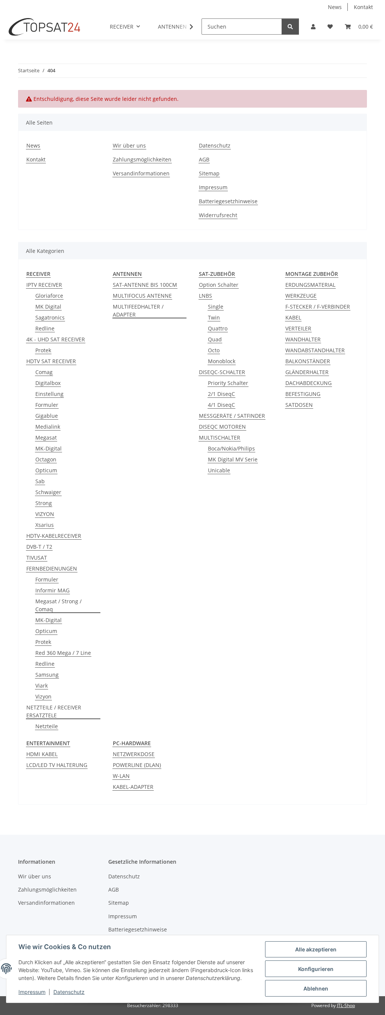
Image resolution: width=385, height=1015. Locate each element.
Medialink (47, 426)
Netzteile (46, 726)
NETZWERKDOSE (134, 754)
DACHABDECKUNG (308, 383)
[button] (313, 27)
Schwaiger (48, 492)
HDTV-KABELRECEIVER (53, 535)
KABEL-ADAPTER (133, 786)
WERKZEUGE (301, 295)
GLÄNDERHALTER (307, 372)
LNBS (205, 295)
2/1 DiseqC (221, 393)
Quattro (217, 328)
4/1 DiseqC (221, 404)
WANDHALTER (303, 339)
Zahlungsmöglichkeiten (142, 159)
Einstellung (49, 393)
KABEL (293, 317)
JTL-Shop (346, 1005)
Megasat (46, 437)
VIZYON (44, 513)
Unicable (219, 470)
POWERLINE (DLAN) (137, 764)
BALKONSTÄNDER (307, 361)
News (335, 7)
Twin (214, 317)
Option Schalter (218, 284)
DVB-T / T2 (39, 546)
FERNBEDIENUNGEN (51, 568)
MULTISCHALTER (219, 437)
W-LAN (121, 775)
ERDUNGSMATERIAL (310, 284)
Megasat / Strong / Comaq (58, 605)
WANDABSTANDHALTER (315, 350)
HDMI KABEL (42, 754)
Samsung (47, 674)
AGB (204, 159)
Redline (45, 328)
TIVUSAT (36, 557)
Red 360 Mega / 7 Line (63, 652)
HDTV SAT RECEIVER (51, 361)
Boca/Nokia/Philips (231, 448)
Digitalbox (48, 383)
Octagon (45, 459)
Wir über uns (129, 145)
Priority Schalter (228, 383)
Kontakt (363, 7)
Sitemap (209, 173)
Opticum (46, 470)
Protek (43, 350)
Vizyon (43, 696)
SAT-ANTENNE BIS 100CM (145, 284)
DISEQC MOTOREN (222, 426)
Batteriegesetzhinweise (228, 201)
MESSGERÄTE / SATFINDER (232, 415)
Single (215, 306)
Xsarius (44, 524)
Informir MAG (52, 590)
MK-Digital (48, 448)
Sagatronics (50, 317)
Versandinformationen (141, 173)
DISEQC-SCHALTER (222, 372)
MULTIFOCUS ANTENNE (142, 295)
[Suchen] (290, 26)
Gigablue (46, 415)
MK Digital (48, 306)
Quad (215, 339)
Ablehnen (315, 988)
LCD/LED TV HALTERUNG (56, 764)
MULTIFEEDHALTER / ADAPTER (138, 310)
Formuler (46, 404)
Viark (41, 685)
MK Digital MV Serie (233, 459)
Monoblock (221, 361)
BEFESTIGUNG (302, 393)
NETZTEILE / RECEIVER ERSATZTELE (53, 711)
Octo (214, 350)
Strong (43, 503)
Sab (40, 481)
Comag (44, 372)
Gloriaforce (49, 295)
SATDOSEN (299, 404)
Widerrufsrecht (218, 215)
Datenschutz (69, 992)
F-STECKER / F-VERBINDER (317, 306)
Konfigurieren (315, 969)
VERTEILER (298, 328)
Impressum (31, 992)
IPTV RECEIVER (44, 284)
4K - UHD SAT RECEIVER (55, 339)
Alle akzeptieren (315, 949)
